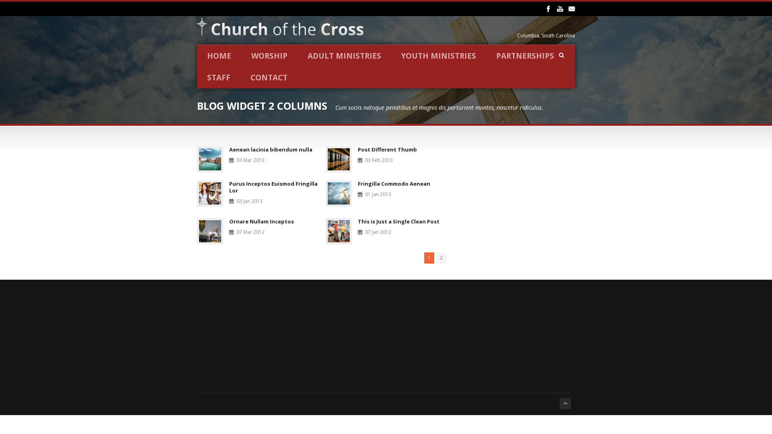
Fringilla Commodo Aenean (394, 183)
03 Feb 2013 (379, 160)
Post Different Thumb (387, 149)
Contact (268, 77)
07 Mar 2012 (250, 232)
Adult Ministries (344, 56)
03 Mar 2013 (250, 160)
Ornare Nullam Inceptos (261, 221)
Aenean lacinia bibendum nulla (270, 149)
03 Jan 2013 (249, 201)
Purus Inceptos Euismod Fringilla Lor (273, 187)
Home (219, 56)
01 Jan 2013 (378, 194)
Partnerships (525, 56)
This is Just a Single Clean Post (398, 221)
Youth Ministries (438, 56)
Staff (218, 77)
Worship (269, 56)
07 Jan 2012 (378, 232)
